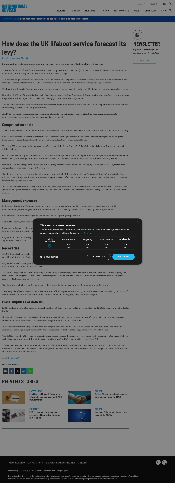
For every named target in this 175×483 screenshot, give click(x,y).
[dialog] (87, 241)
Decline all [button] (98, 256)
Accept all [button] (123, 256)
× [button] (138, 222)
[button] (49, 256)
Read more (89, 232)
